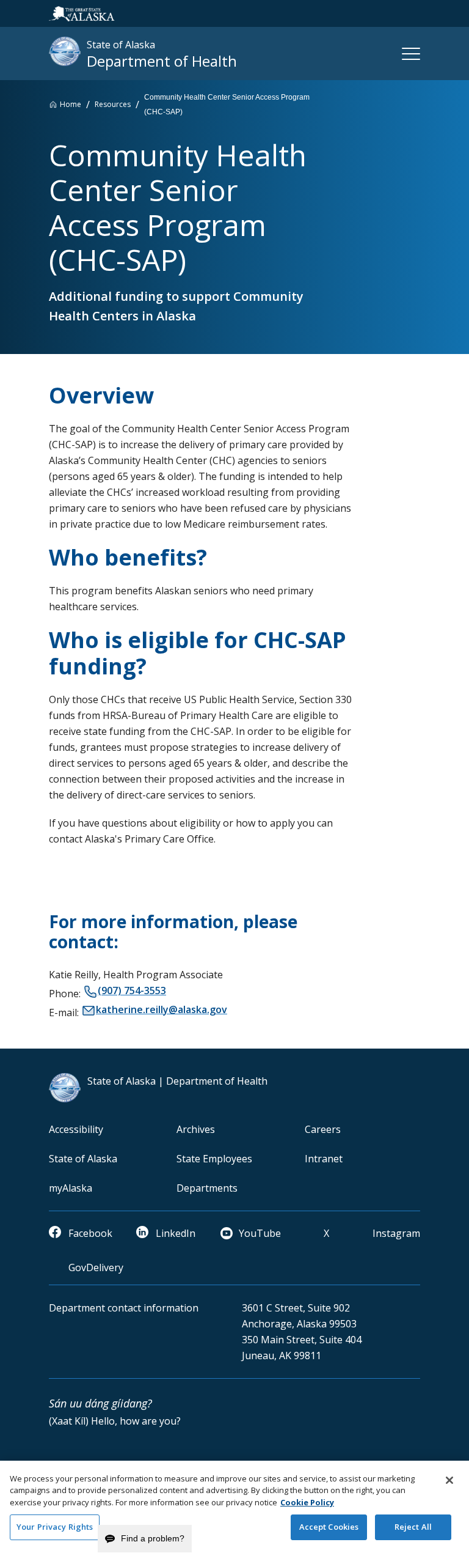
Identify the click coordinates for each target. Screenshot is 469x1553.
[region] (234, 1507)
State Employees (214, 1158)
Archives (195, 1129)
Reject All (413, 1526)
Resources (113, 104)
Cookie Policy (307, 1502)
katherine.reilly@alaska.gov (161, 1009)
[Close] (449, 1480)
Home (70, 104)
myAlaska (70, 1188)
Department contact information (123, 1308)
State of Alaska (83, 1158)
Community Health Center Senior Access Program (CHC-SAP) (227, 104)
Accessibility (76, 1129)
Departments (207, 1188)
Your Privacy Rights (54, 1526)
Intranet (324, 1158)
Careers (323, 1129)
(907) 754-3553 (132, 990)
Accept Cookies (329, 1526)
